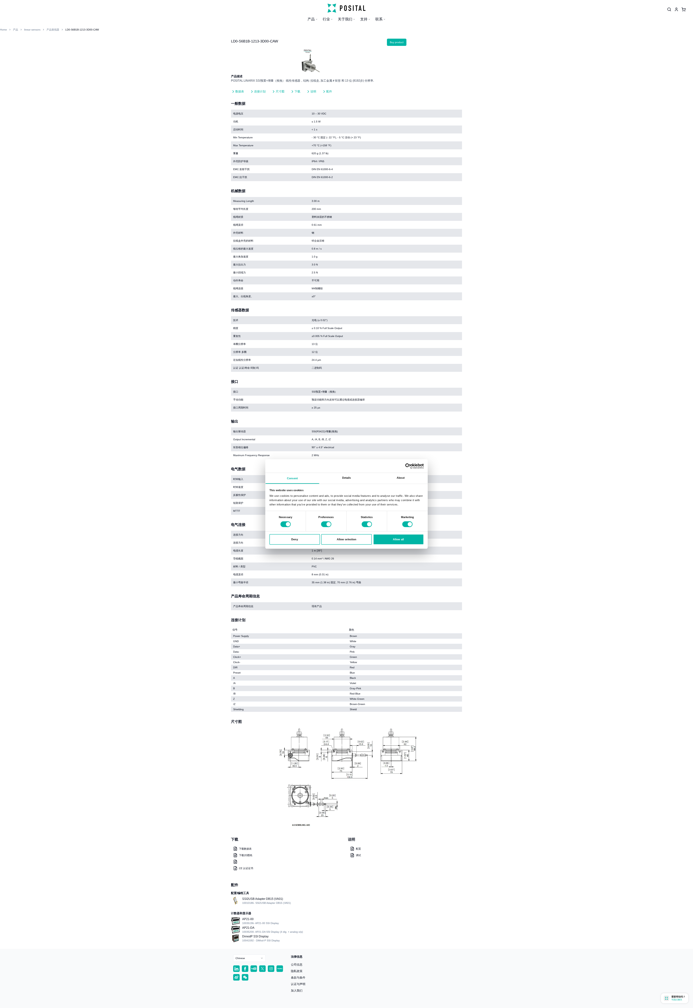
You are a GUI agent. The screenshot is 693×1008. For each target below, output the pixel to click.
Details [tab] (346, 477)
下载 (297, 91)
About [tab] (401, 477)
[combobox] (249, 958)
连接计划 (260, 91)
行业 (326, 19)
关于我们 (345, 19)
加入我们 (296, 990)
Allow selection (346, 539)
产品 (311, 19)
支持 (363, 19)
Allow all (398, 539)
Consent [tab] (292, 478)
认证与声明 (298, 984)
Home (3, 29)
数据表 (239, 91)
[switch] (326, 524)
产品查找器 (53, 29)
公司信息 (296, 964)
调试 (358, 855)
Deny (294, 539)
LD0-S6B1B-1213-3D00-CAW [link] (82, 29)
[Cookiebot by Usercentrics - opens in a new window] (408, 466)
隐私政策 (296, 971)
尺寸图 (280, 91)
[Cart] (683, 9)
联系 (379, 19)
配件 (329, 91)
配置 (358, 848)
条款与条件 (298, 977)
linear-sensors (32, 29)
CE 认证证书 (246, 868)
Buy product (397, 42)
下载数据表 (245, 848)
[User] (669, 9)
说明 (313, 91)
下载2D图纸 (245, 855)
